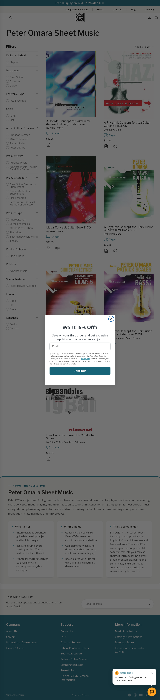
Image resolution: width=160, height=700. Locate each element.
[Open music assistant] (152, 691)
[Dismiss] (152, 673)
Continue (80, 371)
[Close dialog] (111, 319)
